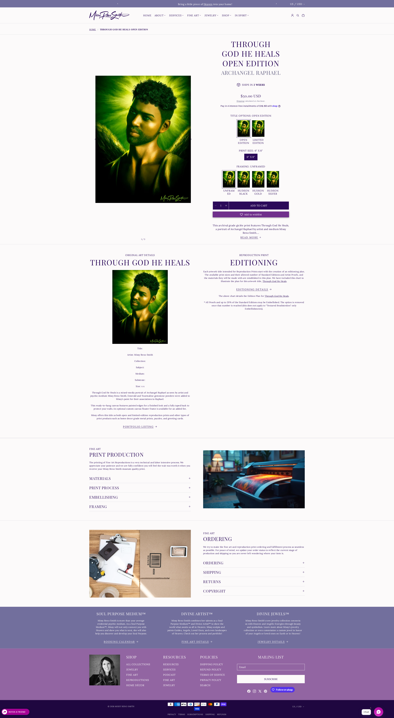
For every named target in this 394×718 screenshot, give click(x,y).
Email (242, 667)
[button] (251, 214)
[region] (197, 3)
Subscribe (271, 679)
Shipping (240, 101)
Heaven (200, 4)
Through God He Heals (274, 281)
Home (92, 29)
